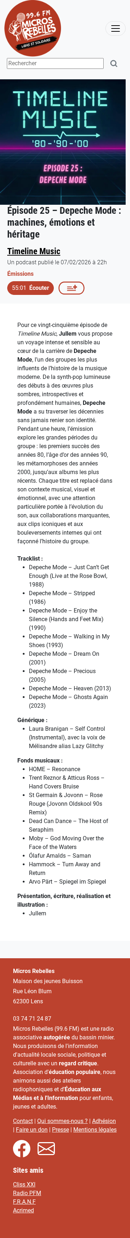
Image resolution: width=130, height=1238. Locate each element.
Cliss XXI (24, 1184)
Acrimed (23, 1210)
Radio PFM (27, 1193)
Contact (23, 1121)
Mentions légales (95, 1129)
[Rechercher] (114, 64)
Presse (60, 1129)
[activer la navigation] (115, 28)
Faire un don (32, 1129)
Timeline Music (33, 251)
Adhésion (104, 1121)
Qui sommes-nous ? (62, 1121)
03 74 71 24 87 (32, 1018)
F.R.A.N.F (24, 1201)
